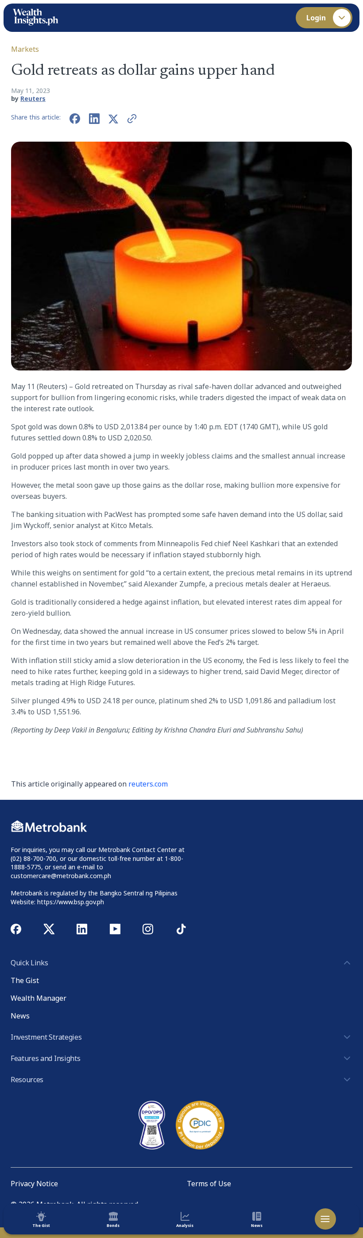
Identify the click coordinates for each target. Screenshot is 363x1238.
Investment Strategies (46, 1037)
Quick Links (29, 963)
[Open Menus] (325, 1219)
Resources (27, 1079)
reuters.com (148, 784)
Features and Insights (45, 1058)
